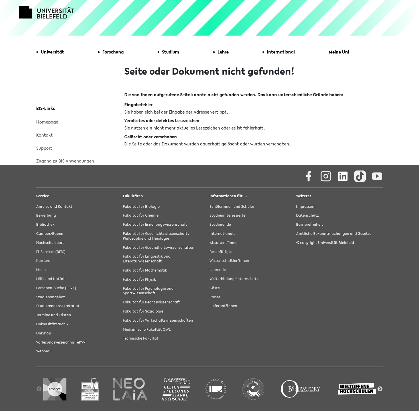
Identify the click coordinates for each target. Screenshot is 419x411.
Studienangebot (50, 297)
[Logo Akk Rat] (215, 389)
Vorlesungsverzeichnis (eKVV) (61, 342)
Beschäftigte (221, 251)
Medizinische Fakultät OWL (147, 329)
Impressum (306, 206)
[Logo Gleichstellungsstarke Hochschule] (176, 389)
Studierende (220, 224)
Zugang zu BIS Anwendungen (65, 161)
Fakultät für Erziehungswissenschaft (155, 224)
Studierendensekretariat (58, 306)
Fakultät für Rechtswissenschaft (151, 302)
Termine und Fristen (53, 315)
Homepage (47, 122)
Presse (215, 297)
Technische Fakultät (140, 338)
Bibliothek (45, 224)
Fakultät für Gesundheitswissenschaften (158, 247)
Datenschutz (307, 215)
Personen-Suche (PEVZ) (56, 288)
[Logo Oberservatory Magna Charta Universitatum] (300, 389)
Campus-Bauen (49, 233)
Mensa (42, 269)
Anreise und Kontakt (54, 206)
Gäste (215, 288)
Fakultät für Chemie (140, 215)
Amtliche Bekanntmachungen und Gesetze (333, 233)
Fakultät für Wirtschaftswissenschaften (158, 320)
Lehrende (218, 269)
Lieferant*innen (223, 306)
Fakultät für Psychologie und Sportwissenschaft (148, 291)
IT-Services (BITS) (51, 251)
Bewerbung (46, 215)
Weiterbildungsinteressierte (234, 278)
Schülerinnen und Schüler (232, 206)
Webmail (44, 351)
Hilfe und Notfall (51, 278)
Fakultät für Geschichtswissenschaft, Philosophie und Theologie (156, 236)
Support (44, 148)
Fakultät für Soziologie (143, 311)
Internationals (222, 233)
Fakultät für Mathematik (145, 270)
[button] (50, 52)
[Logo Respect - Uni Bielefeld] (54, 389)
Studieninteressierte (227, 215)
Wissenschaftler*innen (229, 260)
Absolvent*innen (224, 242)
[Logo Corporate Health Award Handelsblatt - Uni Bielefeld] (90, 389)
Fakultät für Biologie (141, 206)
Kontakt (44, 135)
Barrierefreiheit (309, 224)
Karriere (43, 260)
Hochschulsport (50, 242)
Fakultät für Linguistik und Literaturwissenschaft (146, 259)
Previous (39, 389)
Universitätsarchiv (52, 324)
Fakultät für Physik (139, 279)
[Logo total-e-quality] (253, 389)
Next (380, 389)
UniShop (43, 333)
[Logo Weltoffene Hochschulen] (357, 389)
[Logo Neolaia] (130, 389)
